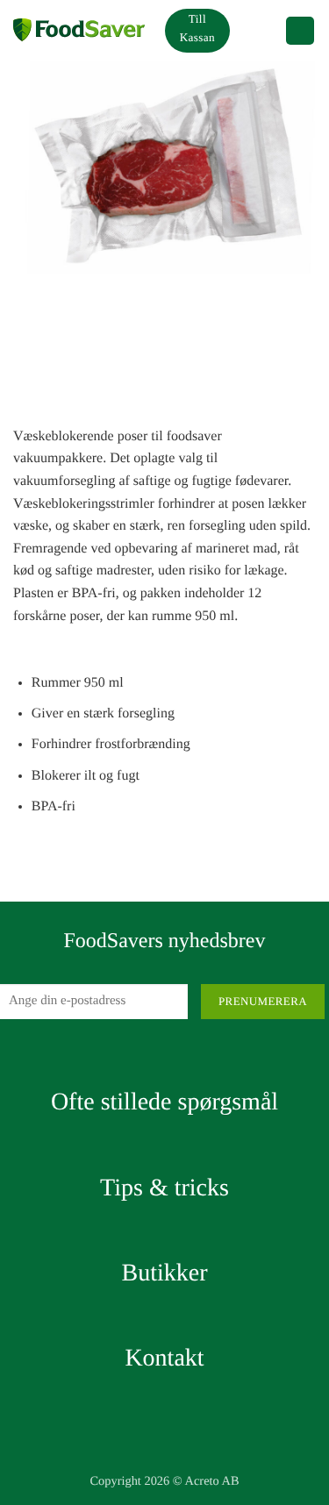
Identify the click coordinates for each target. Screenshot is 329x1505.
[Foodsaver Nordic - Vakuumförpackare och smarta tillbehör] (79, 30)
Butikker (165, 1273)
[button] (257, 31)
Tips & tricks (164, 1188)
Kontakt (164, 1358)
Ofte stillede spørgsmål (164, 1102)
